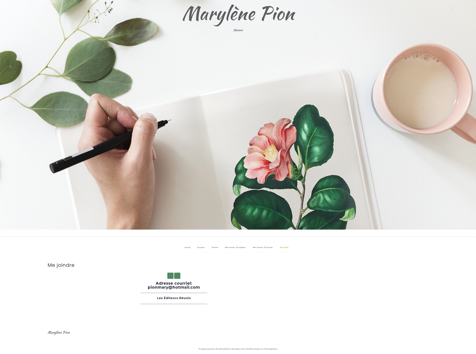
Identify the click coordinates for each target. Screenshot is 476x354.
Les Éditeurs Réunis (174, 298)
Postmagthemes (271, 349)
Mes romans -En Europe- (263, 247)
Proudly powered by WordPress (212, 349)
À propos (201, 247)
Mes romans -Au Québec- (235, 247)
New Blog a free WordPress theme (246, 349)
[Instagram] (177, 276)
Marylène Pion (238, 13)
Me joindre (284, 247)
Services (215, 247)
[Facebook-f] (170, 276)
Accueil (187, 247)
